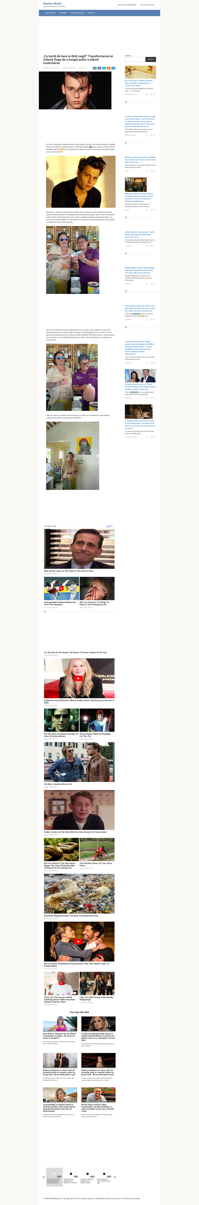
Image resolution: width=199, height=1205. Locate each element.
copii (126, 171)
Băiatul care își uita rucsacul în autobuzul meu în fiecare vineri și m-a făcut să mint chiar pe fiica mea (140, 159)
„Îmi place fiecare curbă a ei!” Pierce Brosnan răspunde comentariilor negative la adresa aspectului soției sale (140, 386)
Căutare (128, 56)
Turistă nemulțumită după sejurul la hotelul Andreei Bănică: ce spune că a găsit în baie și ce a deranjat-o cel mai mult (98, 1036)
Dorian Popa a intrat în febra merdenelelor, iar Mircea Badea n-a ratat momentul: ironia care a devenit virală (97, 1107)
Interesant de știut (77, 13)
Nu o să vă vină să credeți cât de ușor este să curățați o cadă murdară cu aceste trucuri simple (139, 83)
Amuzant (91, 13)
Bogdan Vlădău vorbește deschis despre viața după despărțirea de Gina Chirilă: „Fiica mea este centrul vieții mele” (140, 270)
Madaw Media (52, 3)
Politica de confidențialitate (127, 5)
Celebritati (63, 13)
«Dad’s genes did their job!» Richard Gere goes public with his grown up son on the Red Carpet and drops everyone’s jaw (140, 308)
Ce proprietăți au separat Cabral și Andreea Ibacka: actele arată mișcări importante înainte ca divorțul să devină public (59, 1107)
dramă (127, 210)
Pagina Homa (50, 13)
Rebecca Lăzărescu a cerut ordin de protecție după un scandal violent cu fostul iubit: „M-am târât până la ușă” (59, 1072)
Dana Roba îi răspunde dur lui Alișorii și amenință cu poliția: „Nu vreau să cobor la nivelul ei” (59, 1035)
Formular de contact (147, 5)
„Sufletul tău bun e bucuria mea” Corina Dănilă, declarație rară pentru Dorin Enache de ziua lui (139, 234)
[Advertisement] (99, 33)
